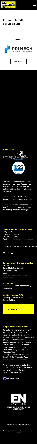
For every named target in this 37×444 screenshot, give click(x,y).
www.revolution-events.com (15, 360)
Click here (7, 197)
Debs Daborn (14, 431)
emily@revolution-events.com (21, 239)
